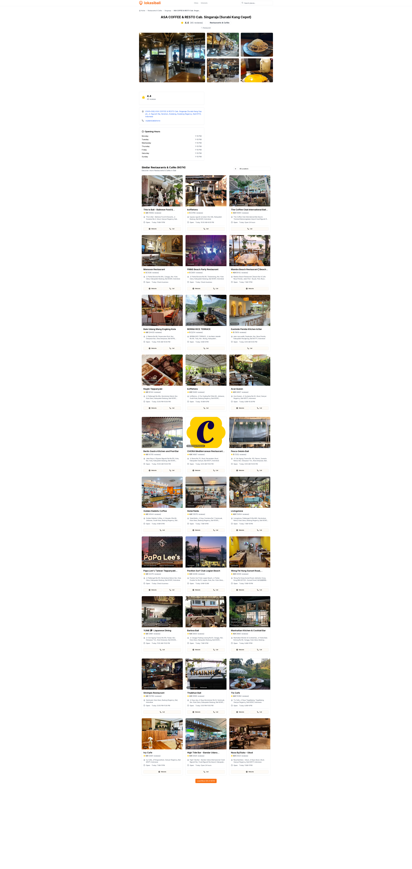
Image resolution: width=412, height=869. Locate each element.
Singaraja (168, 10)
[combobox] (254, 169)
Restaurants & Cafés (155, 10)
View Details (163, 219)
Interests (204, 3)
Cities (196, 3)
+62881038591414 (152, 121)
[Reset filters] (235, 169)
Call (173, 229)
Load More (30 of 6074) (206, 781)
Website (154, 229)
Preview (164, 214)
